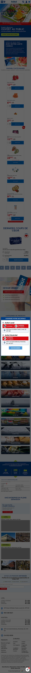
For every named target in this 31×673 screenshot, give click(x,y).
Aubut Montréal (11, 335)
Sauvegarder (15, 348)
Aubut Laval (9, 323)
